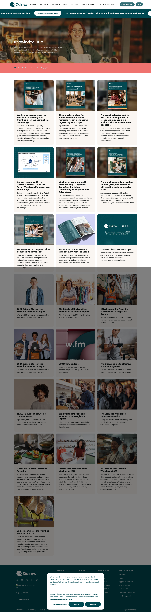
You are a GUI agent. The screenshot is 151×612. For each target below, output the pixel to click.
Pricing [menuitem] (65, 4)
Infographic (44, 68)
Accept (93, 604)
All (15, 68)
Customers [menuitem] (55, 4)
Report (20, 68)
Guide (27, 68)
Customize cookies (60, 604)
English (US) (109, 4)
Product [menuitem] (33, 4)
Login (139, 4)
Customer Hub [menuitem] (87, 4)
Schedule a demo (127, 4)
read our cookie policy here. (61, 599)
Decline (76, 604)
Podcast (34, 68)
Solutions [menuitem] (43, 4)
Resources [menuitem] (74, 4)
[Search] (101, 4)
